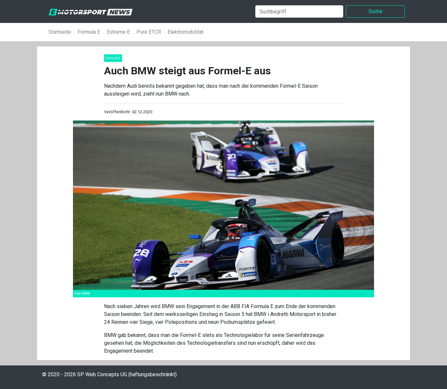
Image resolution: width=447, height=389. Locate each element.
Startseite (59, 32)
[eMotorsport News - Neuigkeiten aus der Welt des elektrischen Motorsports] (88, 11)
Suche (375, 11)
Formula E (89, 32)
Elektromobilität (186, 32)
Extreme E (118, 32)
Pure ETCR (148, 32)
